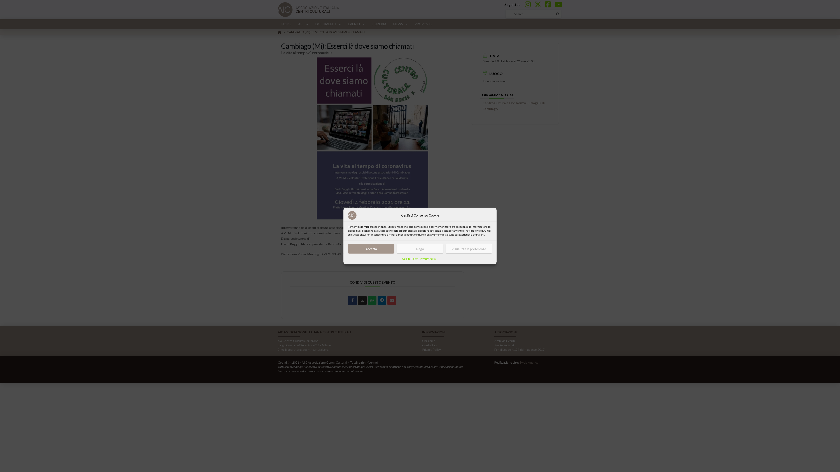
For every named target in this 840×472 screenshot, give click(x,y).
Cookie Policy (410, 258)
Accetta (371, 249)
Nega (420, 249)
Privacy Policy (428, 258)
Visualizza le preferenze (469, 249)
